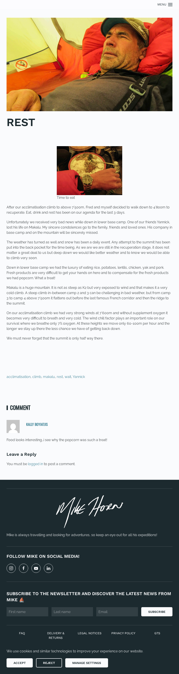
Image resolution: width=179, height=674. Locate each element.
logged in (35, 464)
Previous (20, 392)
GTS (157, 633)
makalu (49, 377)
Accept (20, 663)
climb (36, 377)
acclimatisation (19, 377)
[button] (165, 4)
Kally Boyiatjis (37, 424)
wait (68, 377)
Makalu (30, 135)
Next (162, 392)
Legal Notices (90, 633)
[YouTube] (36, 568)
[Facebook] (23, 568)
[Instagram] (11, 568)
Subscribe (156, 611)
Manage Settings (86, 663)
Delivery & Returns (55, 635)
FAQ (22, 633)
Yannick (79, 377)
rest (60, 377)
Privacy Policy (123, 633)
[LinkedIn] (48, 568)
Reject (49, 663)
